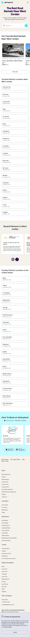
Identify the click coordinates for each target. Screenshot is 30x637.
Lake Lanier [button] (4, 569)
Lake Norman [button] (5, 584)
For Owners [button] (4, 507)
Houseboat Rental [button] (6, 528)
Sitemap (4, 494)
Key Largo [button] (4, 586)
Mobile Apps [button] (5, 509)
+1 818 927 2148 (5, 602)
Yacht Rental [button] (5, 533)
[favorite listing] (23, 58)
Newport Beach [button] (5, 579)
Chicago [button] (4, 581)
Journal (4, 544)
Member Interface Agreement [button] (9, 491)
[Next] (17, 259)
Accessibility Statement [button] (7, 489)
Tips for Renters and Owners (9, 558)
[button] (13, 50)
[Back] (13, 259)
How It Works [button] (5, 505)
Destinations (5, 556)
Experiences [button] (5, 516)
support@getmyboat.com (8, 604)
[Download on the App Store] (9, 449)
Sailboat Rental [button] (5, 535)
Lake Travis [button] (4, 576)
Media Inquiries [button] (5, 479)
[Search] (26, 25)
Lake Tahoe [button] (4, 571)
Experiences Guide (6, 553)
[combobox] (12, 26)
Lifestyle (4, 551)
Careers (4, 476)
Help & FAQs (5, 599)
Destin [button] (3, 589)
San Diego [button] (4, 574)
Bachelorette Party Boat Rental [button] (9, 538)
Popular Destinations (8, 562)
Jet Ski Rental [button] (5, 523)
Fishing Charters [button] (5, 525)
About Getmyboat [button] (6, 474)
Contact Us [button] (4, 496)
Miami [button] (3, 566)
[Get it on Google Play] (20, 449)
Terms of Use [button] (14, 622)
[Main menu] (28, 2)
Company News (5, 548)
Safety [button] (3, 512)
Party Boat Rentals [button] (6, 540)
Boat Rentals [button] (5, 520)
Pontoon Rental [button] (5, 530)
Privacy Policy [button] (8, 627)
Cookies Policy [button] (5, 487)
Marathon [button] (4, 591)
